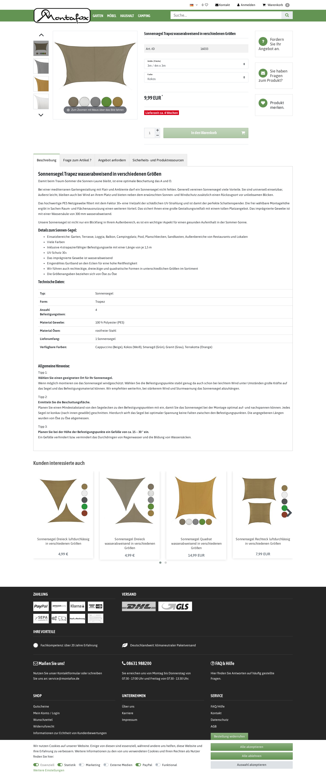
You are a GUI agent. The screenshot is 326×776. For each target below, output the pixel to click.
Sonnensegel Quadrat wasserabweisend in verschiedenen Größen (196, 543)
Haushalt (127, 16)
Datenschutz (219, 719)
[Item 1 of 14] (42, 76)
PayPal (147, 765)
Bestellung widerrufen (229, 736)
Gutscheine (41, 706)
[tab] (274, 44)
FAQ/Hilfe (218, 706)
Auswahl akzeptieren (251, 764)
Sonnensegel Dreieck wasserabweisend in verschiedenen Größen (130, 543)
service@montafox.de (64, 678)
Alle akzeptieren (251, 747)
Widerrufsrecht (43, 726)
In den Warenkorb (204, 132)
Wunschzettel (43, 719)
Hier (214, 673)
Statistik (70, 765)
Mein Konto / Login (46, 713)
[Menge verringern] (157, 135)
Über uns (128, 706)
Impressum (129, 719)
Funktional (169, 765)
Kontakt (216, 713)
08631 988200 (138, 663)
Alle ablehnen (251, 756)
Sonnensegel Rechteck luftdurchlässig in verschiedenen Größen (263, 541)
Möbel (111, 16)
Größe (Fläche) (154, 61)
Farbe (150, 74)
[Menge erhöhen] (157, 130)
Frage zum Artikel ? (77, 160)
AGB (213, 726)
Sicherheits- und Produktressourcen (158, 160)
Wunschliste (274, 105)
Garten (98, 16)
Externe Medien (121, 765)
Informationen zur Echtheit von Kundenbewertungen (70, 733)
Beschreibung (46, 160)
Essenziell (47, 765)
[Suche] (287, 15)
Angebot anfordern (112, 160)
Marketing (93, 765)
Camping (144, 16)
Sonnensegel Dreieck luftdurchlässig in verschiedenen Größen (63, 541)
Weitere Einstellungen (48, 770)
